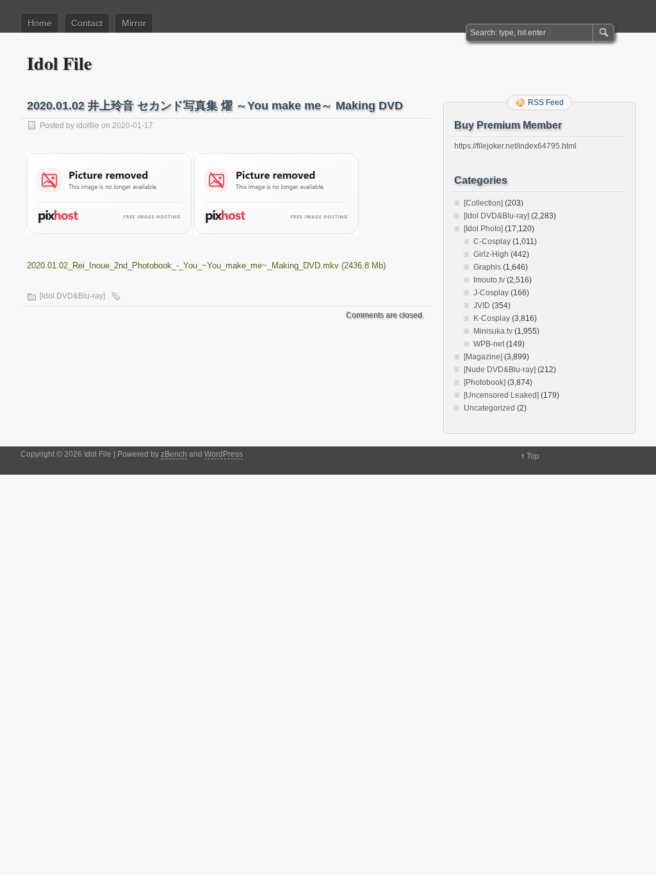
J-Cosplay (491, 292)
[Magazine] (483, 356)
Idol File (59, 63)
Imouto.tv (489, 279)
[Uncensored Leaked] (501, 395)
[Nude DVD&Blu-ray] (500, 369)
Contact (86, 23)
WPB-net (488, 343)
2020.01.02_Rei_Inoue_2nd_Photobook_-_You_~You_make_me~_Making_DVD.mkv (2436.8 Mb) (206, 265)
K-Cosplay (491, 318)
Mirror (134, 23)
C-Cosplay (492, 241)
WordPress (223, 454)
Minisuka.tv (492, 331)
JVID (481, 305)
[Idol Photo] (483, 228)
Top (533, 456)
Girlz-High (491, 254)
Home (40, 23)
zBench (174, 454)
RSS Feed (546, 102)
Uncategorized (489, 408)
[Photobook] (484, 382)
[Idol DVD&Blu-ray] (72, 295)
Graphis (487, 267)
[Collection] (483, 203)
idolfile (87, 125)
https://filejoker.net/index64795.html (515, 146)
